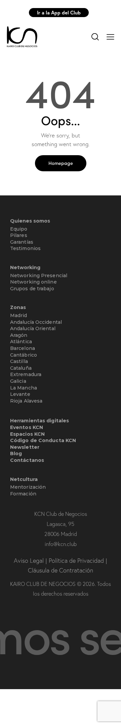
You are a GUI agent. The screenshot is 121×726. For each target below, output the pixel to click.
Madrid (18, 315)
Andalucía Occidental (36, 322)
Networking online (33, 282)
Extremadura (25, 374)
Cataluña (21, 368)
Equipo (19, 229)
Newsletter (24, 447)
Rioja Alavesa (26, 401)
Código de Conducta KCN (43, 440)
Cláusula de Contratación (60, 570)
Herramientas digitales (39, 421)
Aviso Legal (29, 560)
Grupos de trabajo (32, 289)
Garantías (21, 242)
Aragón (19, 335)
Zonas (18, 307)
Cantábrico (23, 355)
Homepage (60, 163)
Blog (16, 453)
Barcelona (22, 348)
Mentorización (28, 487)
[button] (110, 36)
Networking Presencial (38, 276)
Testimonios (25, 248)
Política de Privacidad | (78, 560)
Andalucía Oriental (32, 328)
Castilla (19, 361)
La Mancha (23, 388)
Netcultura (24, 479)
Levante (20, 394)
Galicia (18, 381)
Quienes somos (30, 221)
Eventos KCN (26, 427)
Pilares (18, 235)
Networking (25, 267)
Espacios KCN (27, 434)
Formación (23, 494)
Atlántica (21, 342)
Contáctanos (27, 460)
